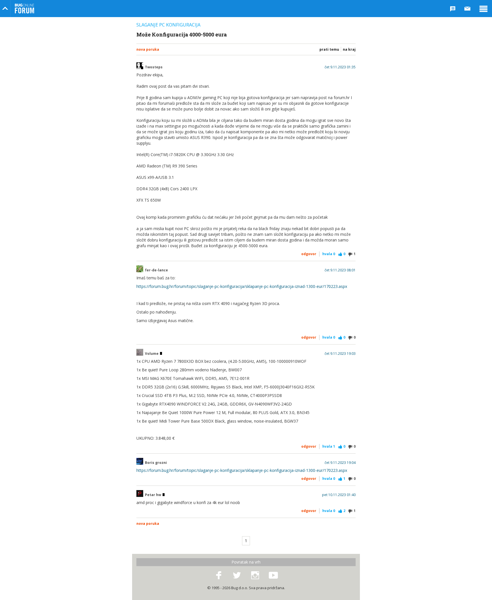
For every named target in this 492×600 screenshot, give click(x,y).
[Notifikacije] (452, 8)
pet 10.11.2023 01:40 (339, 495)
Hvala (328, 253)
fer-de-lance (156, 270)
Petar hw (153, 495)
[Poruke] (467, 8)
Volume (152, 354)
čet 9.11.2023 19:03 (340, 354)
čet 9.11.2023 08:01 (340, 270)
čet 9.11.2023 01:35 (340, 67)
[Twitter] (236, 575)
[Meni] (483, 8)
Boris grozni (156, 463)
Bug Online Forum (24, 8)
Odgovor (308, 253)
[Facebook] (218, 575)
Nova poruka (147, 49)
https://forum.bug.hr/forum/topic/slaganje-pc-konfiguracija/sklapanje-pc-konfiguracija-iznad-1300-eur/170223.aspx (241, 286)
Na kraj (349, 49)
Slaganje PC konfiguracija (168, 25)
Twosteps (154, 67)
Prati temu (329, 49)
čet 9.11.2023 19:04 (340, 463)
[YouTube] (273, 575)
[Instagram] (255, 575)
